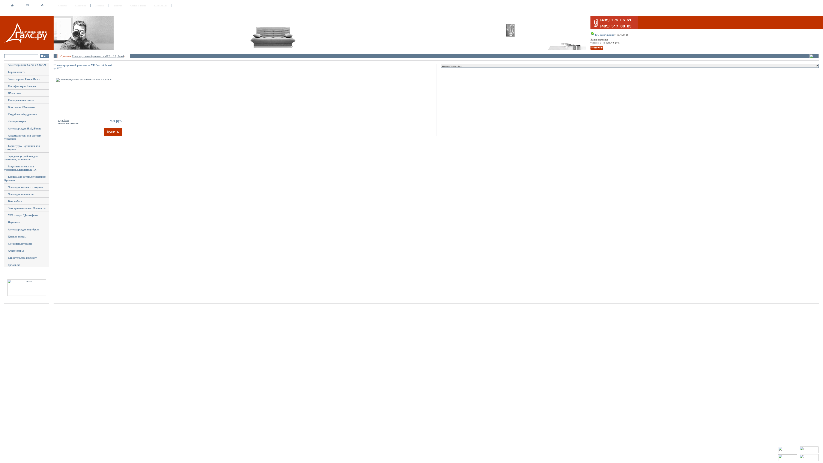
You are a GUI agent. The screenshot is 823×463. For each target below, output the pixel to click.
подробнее (63, 120)
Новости (62, 5)
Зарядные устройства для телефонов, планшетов (21, 158)
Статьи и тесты (138, 5)
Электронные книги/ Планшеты (26, 208)
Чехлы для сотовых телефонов (25, 187)
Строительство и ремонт (22, 257)
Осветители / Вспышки (21, 107)
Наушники (14, 222)
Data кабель (15, 201)
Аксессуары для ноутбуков (23, 229)
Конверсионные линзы (21, 100)
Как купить (80, 5)
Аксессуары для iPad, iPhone (24, 128)
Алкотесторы (16, 250)
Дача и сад (14, 264)
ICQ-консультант (604, 34)
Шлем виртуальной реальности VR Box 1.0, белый (98, 56)
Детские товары (17, 236)
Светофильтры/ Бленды (22, 86)
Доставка (99, 5)
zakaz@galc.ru (19, 447)
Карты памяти (16, 72)
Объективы (14, 93)
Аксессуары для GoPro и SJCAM (27, 64)
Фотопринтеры (17, 121)
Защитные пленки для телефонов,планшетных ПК (20, 168)
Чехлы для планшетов (21, 194)
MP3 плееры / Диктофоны (23, 215)
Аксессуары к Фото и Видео (24, 79)
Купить (113, 132)
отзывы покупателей (68, 123)
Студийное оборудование (22, 114)
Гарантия (117, 5)
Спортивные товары (20, 243)
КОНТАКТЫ (160, 5)
